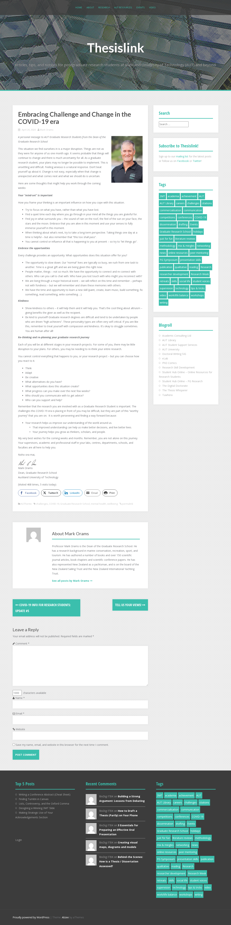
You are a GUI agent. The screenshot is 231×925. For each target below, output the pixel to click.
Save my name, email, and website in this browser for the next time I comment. (62, 744)
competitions (167, 217)
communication (193, 210)
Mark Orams (46, 129)
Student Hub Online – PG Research (182, 381)
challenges (42, 503)
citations (207, 203)
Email (20, 713)
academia (173, 196)
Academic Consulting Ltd (176, 335)
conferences (185, 217)
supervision (166, 288)
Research (104, 7)
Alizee (65, 917)
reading (193, 267)
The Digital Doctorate (175, 385)
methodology (167, 245)
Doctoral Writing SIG (174, 354)
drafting (183, 224)
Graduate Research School (75, 503)
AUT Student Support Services (179, 345)
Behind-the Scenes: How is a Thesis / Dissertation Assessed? (121, 861)
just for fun (166, 238)
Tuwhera (167, 395)
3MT (162, 196)
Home (78, 7)
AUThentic (26, 503)
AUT (201, 196)
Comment (22, 643)
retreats (164, 281)
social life (184, 281)
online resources (178, 252)
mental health (98, 503)
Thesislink (115, 47)
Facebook (183, 161)
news (163, 252)
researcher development (174, 274)
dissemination (168, 224)
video (163, 295)
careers (180, 203)
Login (18, 840)
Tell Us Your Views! (128, 605)
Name (20, 698)
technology (181, 288)
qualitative (181, 267)
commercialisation (170, 210)
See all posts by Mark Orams (70, 580)
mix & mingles (186, 245)
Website (20, 729)
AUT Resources (123, 7)
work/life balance (178, 295)
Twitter (197, 161)
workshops (197, 295)
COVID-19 (54, 503)
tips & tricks (198, 288)
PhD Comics (169, 363)
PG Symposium (169, 260)
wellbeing (112, 503)
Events (140, 7)
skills (174, 281)
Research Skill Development (178, 367)
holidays (198, 231)
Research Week (200, 274)
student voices (201, 281)
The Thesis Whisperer (175, 390)
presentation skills (190, 260)
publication (166, 267)
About (90, 7)
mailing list (182, 156)
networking (203, 245)
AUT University (170, 349)
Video (152, 7)
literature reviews (185, 238)
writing (163, 302)
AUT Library (166, 203)
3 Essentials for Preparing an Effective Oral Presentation (118, 830)
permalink (127, 503)
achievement (189, 196)
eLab (165, 358)
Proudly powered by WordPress (31, 917)
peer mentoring (199, 252)
